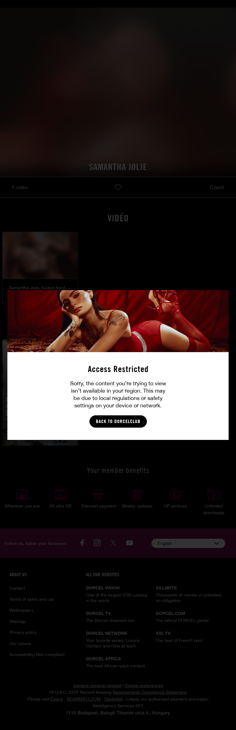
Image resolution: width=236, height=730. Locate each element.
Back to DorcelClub (118, 421)
